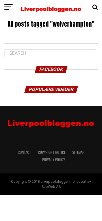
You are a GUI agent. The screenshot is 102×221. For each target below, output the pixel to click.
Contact (24, 152)
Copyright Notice (51, 152)
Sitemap (78, 152)
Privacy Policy (54, 159)
